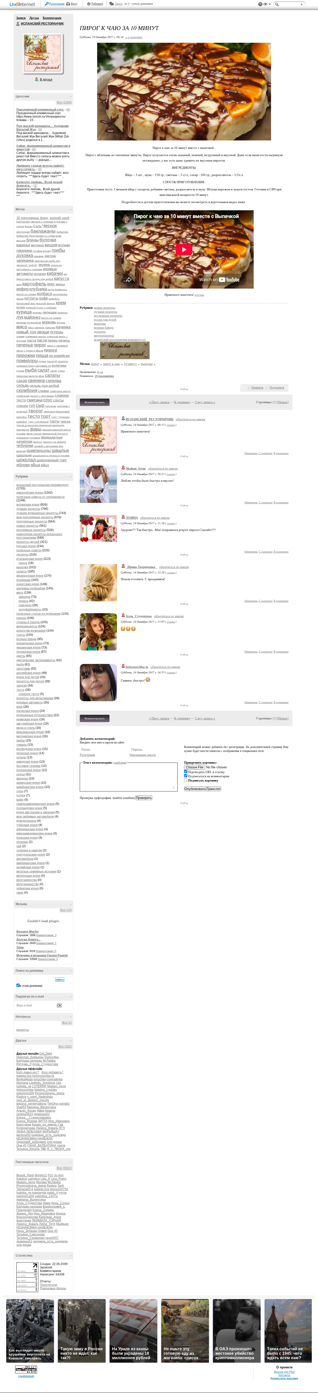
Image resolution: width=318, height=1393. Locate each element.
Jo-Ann (59, 1175)
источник (199, 295)
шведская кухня (27, 761)
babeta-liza (24, 1076)
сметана (34, 400)
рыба (31, 370)
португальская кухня (30, 854)
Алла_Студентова (45, 1064)
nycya (63, 1192)
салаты (52, 375)
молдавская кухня (28, 736)
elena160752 (59, 1189)
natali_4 (52, 1192)
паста (31, 340)
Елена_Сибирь (43, 1210)
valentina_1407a (46, 1196)
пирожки (25, 355)
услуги (20, 795)
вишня (51, 245)
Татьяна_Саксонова (30, 1234)
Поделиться (277, 387)
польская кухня (27, 837)
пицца (42, 355)
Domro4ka (51, 1057)
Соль (37, 226)
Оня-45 (21, 1145)
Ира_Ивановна (59, 1121)
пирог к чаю (111, 364)
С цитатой (266, 453)
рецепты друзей (28, 542)
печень (64, 340)
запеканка (25, 260)
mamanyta (39, 1192)
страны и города (28, 622)
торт (46, 416)
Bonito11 (41, 1175)
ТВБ (43, 1149)
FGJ (50, 1175)
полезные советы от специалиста (40, 497)
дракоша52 (42, 1114)
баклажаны (43, 231)
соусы (58, 400)
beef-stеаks (23, 221)
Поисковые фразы (53, 1288)
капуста (61, 278)
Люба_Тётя (47, 1224)
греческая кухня (27, 711)
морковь (49, 322)
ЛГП (62, 1128)
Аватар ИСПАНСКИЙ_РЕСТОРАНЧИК (42, 53)
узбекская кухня (27, 888)
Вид (267, 5)
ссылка (171, 425)
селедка (53, 380)
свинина (36, 380)
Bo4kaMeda (24, 1079)
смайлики (119, 762)
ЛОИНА (132, 518)
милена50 (23, 1135)
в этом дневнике (31, 986)
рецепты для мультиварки (34, 698)
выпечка (22, 567)
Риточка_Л (24, 1064)
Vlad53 (21, 1107)
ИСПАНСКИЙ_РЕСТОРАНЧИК (149, 419)
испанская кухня (28, 504)
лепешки (49, 312)
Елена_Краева (26, 1121)
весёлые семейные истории (36, 871)
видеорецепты (26, 626)
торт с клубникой (38, 421)
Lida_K (45, 1178)
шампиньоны (39, 450)
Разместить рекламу (284, 1378)
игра (19, 706)
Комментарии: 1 (46, 943)
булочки (48, 239)
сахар (21, 381)
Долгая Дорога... (28, 939)
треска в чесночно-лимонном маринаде (40, 425)
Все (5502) (64, 1168)
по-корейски (59, 355)
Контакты (284, 1375)
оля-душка (54, 1142)
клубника (38, 289)
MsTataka (49, 1060)
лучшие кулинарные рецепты (37, 513)
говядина (24, 250)
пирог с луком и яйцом (29, 350)
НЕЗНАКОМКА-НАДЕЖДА (34, 1138)
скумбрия (26, 390)
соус (47, 399)
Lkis (58, 1083)
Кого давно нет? (27, 1072)
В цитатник (281, 453)
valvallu (64, 1103)
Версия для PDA (284, 1371)
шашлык (60, 450)
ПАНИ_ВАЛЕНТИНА (41, 1145)
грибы (58, 250)
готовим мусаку (42, 251)
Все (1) (67, 1022)
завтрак (50, 256)
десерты (22, 554)
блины (32, 240)
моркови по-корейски (28, 322)
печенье (24, 345)
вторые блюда (26, 639)
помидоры (27, 360)
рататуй (52, 361)
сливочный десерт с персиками (35, 395)
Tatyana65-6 (24, 1189)
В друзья (46, 79)
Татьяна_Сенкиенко (30, 1238)
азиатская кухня (27, 584)
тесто (34, 416)
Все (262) (65, 1046)
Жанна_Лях (24, 1213)
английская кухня (28, 673)
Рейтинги (97, 3)
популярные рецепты (31, 521)
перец (53, 340)
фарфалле (22, 429)
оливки (20, 336)
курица (24, 311)
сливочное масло (60, 391)
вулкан (64, 245)
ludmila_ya (23, 1086)
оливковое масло (35, 336)
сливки (43, 391)
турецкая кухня (27, 825)
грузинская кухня (28, 651)
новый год (26, 332)
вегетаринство (26, 880)
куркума (37, 312)
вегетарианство (27, 884)
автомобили (25, 859)
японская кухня (27, 753)
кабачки (55, 273)
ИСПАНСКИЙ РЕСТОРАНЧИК (18, 24)
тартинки (50, 406)
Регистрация (57, 3)
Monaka (41, 1182)
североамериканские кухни (35, 804)
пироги (50, 350)
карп (19, 284)
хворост (37, 441)
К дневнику (182, 402)
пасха (42, 340)
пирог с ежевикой (57, 345)
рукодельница (26, 821)
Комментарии (52, 18)
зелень (44, 264)
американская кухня (30, 863)
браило (50, 1110)
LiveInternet (23, 4)
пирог (40, 345)
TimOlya (52, 1103)
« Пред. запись (159, 402)
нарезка (50, 327)
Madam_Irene (56, 1086)
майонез (32, 317)
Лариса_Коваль (47, 1128)
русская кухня (26, 546)
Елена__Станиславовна (33, 1117)
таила (61, 1145)
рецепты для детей (30, 681)
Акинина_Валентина (41, 1107)
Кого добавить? (52, 1072)
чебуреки (24, 445)
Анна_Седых (60, 1203)
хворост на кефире (54, 441)
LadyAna (34, 1178)
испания (40, 274)
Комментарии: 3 (46, 935)
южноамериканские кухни (34, 833)
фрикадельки (52, 437)
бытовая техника (28, 766)
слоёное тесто (29, 694)
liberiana (22, 1083)
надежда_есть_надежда (48, 1135)
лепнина (62, 312)
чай (18, 846)
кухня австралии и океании (35, 812)
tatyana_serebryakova (31, 1103)
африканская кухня (29, 829)
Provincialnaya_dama (49, 1093)
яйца (35, 465)
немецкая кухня (27, 719)
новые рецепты (27, 525)
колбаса (44, 294)
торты (54, 421)
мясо (21, 326)
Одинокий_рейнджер (31, 1142)
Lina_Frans (58, 1178)
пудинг (42, 361)
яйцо (45, 465)
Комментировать (95, 402)
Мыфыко (62, 1224)
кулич (20, 307)
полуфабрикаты (30, 609)
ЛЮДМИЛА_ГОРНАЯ (46, 1220)
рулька (20, 370)
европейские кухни (29, 492)
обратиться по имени (190, 419)
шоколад (26, 459)
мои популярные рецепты (34, 517)
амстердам (23, 231)
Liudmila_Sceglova (42, 1083)
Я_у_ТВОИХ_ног (59, 1149)
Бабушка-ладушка (29, 1060)
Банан (29, 226)
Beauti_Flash (25, 1175)
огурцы (56, 332)
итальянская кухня (29, 559)
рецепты (22, 1030)
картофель (34, 283)
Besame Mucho (27, 931)
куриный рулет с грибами (41, 307)
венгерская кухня (28, 875)
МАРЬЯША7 (50, 1131)
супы (19, 791)
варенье (23, 245)
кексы (60, 284)
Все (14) (66, 910)
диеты (20, 656)
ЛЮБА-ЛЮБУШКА (29, 1131)
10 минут (130, 364)
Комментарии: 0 (46, 951)
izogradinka (55, 1079)
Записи (21, 18)
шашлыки (24, 455)
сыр (40, 405)
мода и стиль (25, 728)
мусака (61, 322)
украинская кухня (28, 647)
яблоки (23, 465)
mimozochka (25, 1089)
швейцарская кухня (30, 787)
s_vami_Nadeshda (40, 1096)
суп (32, 405)
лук (19, 317)
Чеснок (49, 225)
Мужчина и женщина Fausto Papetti (42, 955)
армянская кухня (28, 782)
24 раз (100, 372)
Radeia (21, 1096)
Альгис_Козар (26, 1110)
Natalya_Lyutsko (45, 1089)
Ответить (251, 453)
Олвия (42, 1231)
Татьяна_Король (28, 1149)
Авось (118, 3)
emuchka (40, 1079)
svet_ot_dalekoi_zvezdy (32, 1100)
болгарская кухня (28, 770)
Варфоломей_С (54, 1206)
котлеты (31, 298)
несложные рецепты (31, 530)
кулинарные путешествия (34, 715)
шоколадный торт (52, 460)
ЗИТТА (42, 1121)
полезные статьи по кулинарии (38, 613)
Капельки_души (50, 1217)
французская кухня (29, 575)
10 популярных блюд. (32, 218)
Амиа (40, 1110)
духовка (24, 255)
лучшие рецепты (28, 509)
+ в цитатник (133, 37)
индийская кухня (28, 867)
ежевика (39, 256)
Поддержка (260, 4)
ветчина (37, 245)
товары (21, 744)
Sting (20, 947)
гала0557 (52, 1238)
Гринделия (24, 1210)
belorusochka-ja (43, 1076)
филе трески (33, 433)
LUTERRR (39, 1086)
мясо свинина (36, 327)
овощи (43, 332)
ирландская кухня (28, 749)
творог (35, 410)
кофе (43, 298)
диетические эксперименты (35, 660)
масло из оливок (51, 317)
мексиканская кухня (30, 732)
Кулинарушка (25, 1128)
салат (43, 370)
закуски (21, 685)
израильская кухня (29, 643)
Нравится (257, 387)
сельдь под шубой (44, 386)
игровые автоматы (29, 702)
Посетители (48, 1285)
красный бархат (45, 303)
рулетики (59, 365)
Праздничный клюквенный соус (40, 109)
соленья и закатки (29, 850)
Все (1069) (64, 102)
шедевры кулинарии (30, 588)
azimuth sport (59, 218)
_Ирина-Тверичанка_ (141, 567)
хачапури (24, 441)
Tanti (60, 1185)
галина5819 (24, 1114)
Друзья (34, 18)
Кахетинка (23, 1124)
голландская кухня (29, 808)
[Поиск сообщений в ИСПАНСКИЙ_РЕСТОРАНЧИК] (59, 979)
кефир (22, 289)
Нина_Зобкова (26, 1231)
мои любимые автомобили (35, 816)
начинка (63, 327)
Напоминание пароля (142, 755)
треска (65, 421)
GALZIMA (45, 1053)
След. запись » (205, 402)
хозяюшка (23, 580)
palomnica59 (25, 1093)
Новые (282, 402)
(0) (68, 109)
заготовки (23, 668)
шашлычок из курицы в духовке (51, 455)
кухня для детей (27, 677)
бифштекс (62, 231)
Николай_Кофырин (30, 1057)
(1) (35, 185)
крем (61, 302)
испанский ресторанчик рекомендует (42, 485)
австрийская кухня (29, 723)
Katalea (21, 1178)
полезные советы (28, 550)
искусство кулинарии (31, 630)
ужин (19, 892)
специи (22, 406)
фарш (35, 429)
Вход (74, 3)
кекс (51, 284)
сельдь (22, 385)
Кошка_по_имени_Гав (47, 1124)
